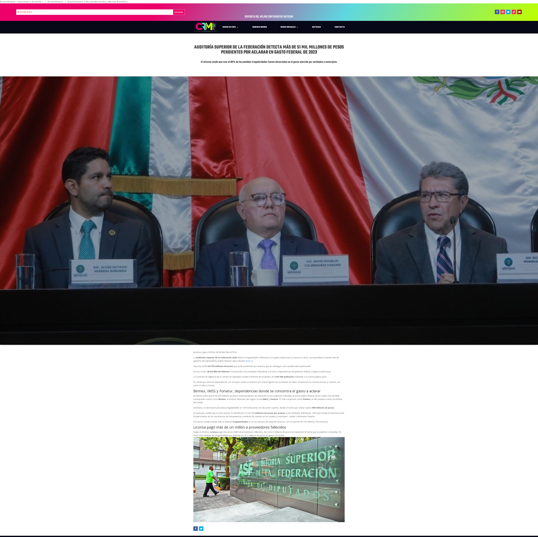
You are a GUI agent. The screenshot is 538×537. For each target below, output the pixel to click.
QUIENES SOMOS (259, 27)
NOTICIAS (316, 27)
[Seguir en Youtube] (519, 12)
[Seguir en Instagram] (502, 12)
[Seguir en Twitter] (508, 12)
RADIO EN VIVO (229, 27)
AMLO (249, 361)
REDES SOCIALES (287, 27)
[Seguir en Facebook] (497, 12)
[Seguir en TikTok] (514, 12)
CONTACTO (340, 27)
